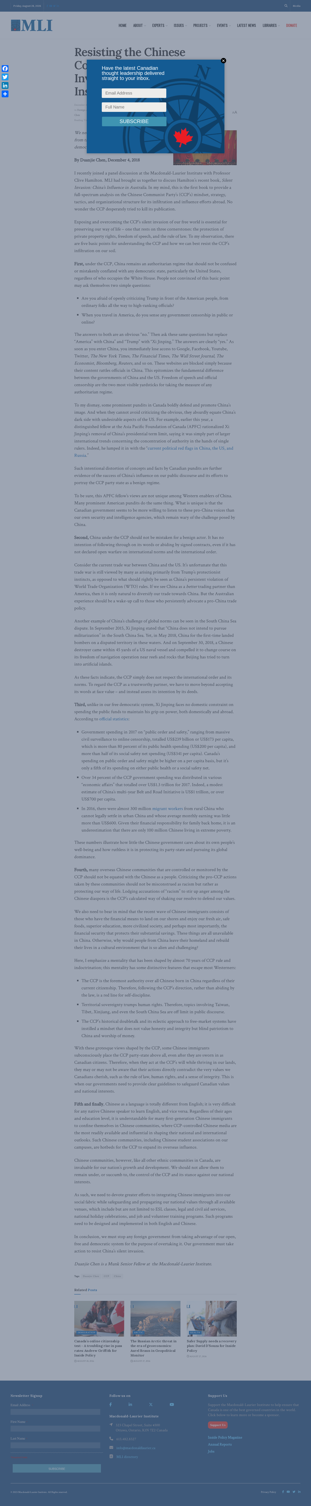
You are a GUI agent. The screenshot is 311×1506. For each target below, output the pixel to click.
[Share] (5, 94)
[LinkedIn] (5, 85)
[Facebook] (5, 68)
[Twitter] (5, 77)
